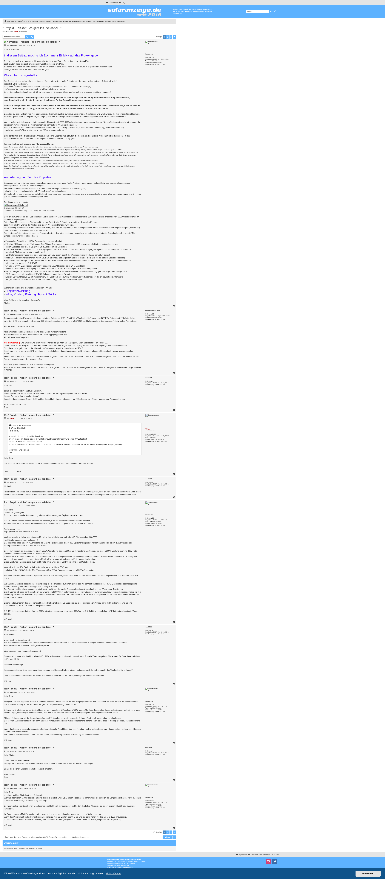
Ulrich (16, 31)
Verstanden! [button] (368, 873)
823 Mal (164, 441)
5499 (154, 434)
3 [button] (170, 36)
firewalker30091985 (152, 310)
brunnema (23, 31)
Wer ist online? (11, 843)
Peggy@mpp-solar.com (57, 335)
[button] (174, 37)
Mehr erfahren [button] (113, 873)
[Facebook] (274, 861)
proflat (113, 865)
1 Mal (163, 385)
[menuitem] (122, 3)
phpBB (118, 861)
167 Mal (161, 439)
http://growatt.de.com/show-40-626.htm (21, 532)
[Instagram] (268, 861)
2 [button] (167, 36)
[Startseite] (139, 11)
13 (153, 314)
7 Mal (160, 63)
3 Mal (160, 317)
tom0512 (148, 378)
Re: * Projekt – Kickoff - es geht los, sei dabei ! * (29, 310)
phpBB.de (131, 863)
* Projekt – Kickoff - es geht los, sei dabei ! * (32, 28)
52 (153, 57)
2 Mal (163, 64)
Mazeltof (123, 865)
